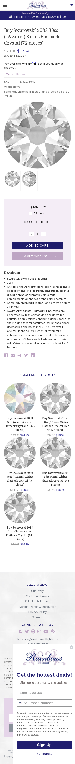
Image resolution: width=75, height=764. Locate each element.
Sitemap (37, 617)
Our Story (37, 591)
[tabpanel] (20, 410)
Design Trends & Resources (37, 607)
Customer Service (37, 596)
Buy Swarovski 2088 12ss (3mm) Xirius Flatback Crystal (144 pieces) (19, 533)
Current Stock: (37, 222)
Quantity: (38, 207)
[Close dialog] (71, 647)
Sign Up (44, 745)
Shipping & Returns (37, 601)
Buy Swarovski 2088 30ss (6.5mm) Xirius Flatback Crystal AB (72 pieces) (19, 424)
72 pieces (40, 213)
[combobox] (22, 703)
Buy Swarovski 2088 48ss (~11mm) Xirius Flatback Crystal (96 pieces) (20, 478)
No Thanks (44, 753)
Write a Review (15, 74)
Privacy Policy (37, 612)
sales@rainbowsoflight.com (39, 639)
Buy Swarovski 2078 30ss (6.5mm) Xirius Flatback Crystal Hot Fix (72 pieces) (55, 424)
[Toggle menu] (5, 5)
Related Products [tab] (37, 374)
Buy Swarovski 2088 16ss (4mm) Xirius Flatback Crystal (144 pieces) (55, 478)
